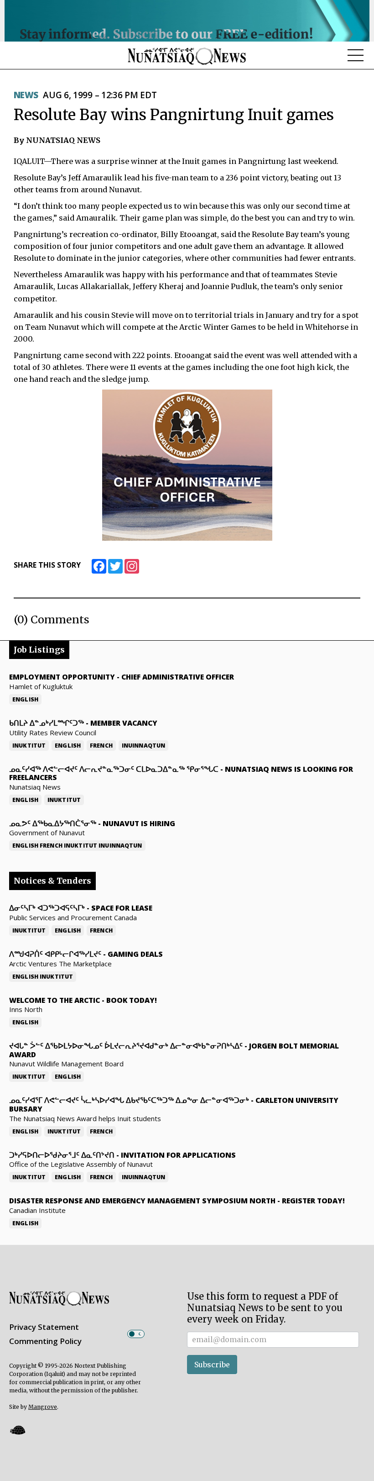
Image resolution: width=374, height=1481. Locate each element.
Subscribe (212, 1364)
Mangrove (42, 1406)
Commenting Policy (45, 1341)
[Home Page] (187, 56)
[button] (17, 1430)
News (26, 95)
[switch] (135, 1334)
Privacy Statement (44, 1327)
